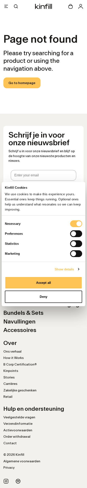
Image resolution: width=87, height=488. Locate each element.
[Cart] (70, 6)
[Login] (81, 6)
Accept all (43, 282)
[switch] (76, 233)
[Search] (16, 6)
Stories (9, 377)
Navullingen (19, 321)
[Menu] (6, 6)
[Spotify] (18, 481)
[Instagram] (6, 481)
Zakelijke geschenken (20, 390)
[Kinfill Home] (43, 6)
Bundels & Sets (23, 312)
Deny (43, 296)
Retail (7, 397)
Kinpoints (10, 371)
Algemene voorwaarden (21, 461)
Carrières (10, 384)
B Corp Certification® (20, 364)
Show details (64, 269)
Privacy (9, 467)
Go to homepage (21, 83)
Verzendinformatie (18, 424)
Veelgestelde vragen (19, 417)
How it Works (13, 358)
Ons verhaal (12, 351)
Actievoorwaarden (17, 430)
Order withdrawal (16, 437)
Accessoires (19, 329)
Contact (10, 443)
